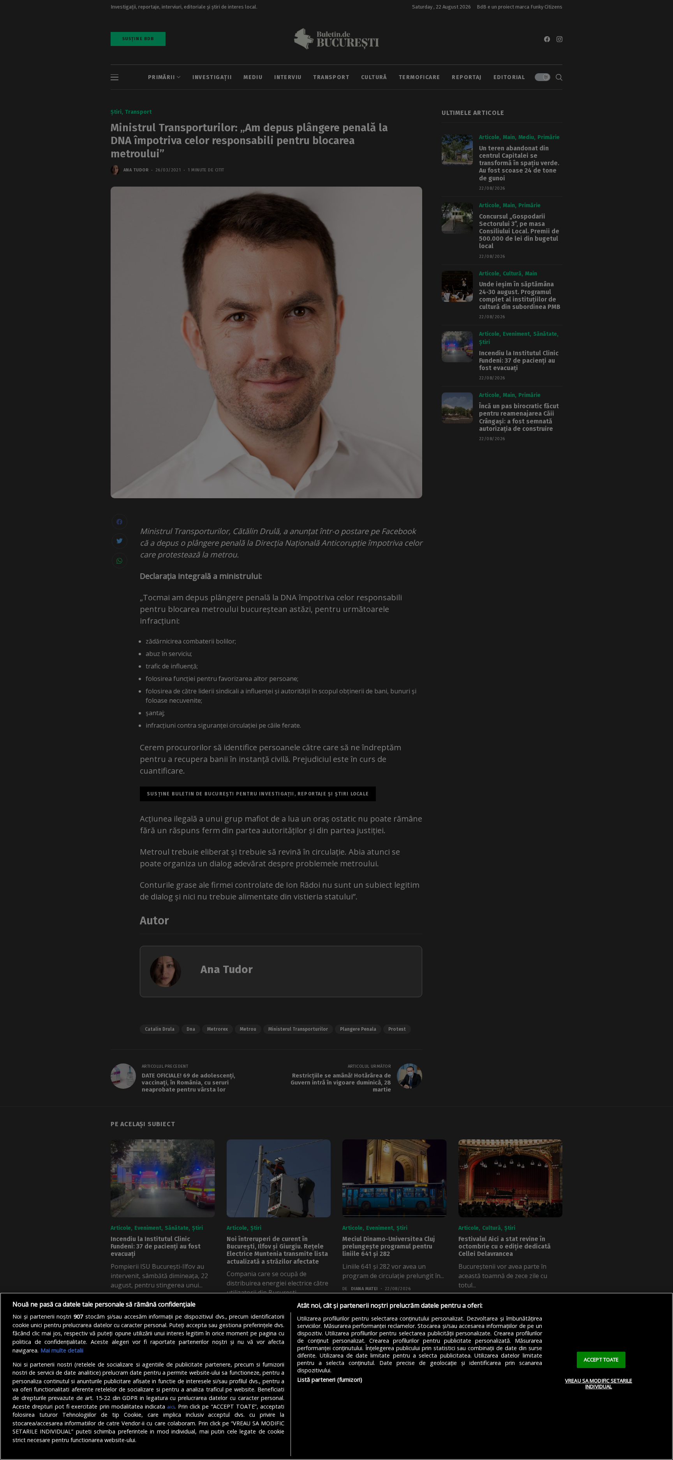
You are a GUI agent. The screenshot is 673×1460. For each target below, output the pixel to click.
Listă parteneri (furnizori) (329, 1379)
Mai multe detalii (62, 1350)
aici (170, 1406)
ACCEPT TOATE (601, 1359)
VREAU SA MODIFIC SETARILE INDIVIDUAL (598, 1383)
